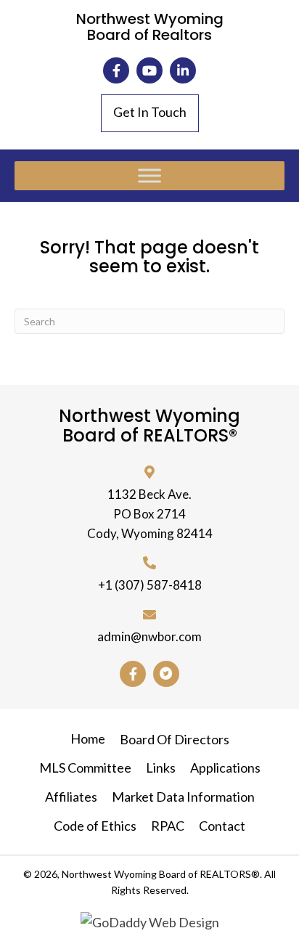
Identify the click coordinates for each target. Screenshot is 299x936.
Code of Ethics (95, 826)
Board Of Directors (174, 739)
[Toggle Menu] (149, 175)
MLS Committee (85, 768)
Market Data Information (183, 797)
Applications (225, 768)
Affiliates (71, 797)
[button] (116, 70)
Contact (222, 826)
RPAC (167, 826)
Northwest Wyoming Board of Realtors (150, 27)
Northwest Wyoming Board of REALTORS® (149, 425)
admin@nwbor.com (149, 636)
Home (87, 738)
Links (161, 768)
